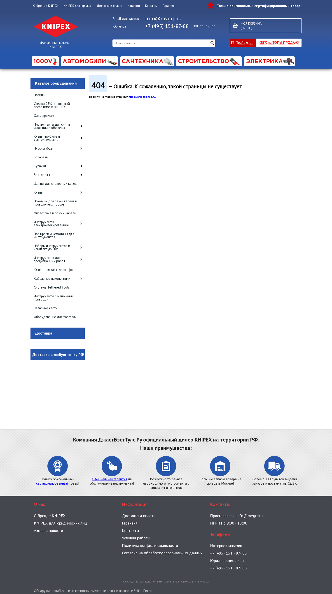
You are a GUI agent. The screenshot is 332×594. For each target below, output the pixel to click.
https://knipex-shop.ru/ (142, 96)
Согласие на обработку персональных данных (162, 552)
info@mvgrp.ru (163, 18)
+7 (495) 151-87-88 (167, 26)
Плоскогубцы (43, 148)
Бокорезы (41, 157)
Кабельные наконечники (52, 278)
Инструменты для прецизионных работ (49, 259)
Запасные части (46, 308)
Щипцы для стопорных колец (55, 183)
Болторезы (42, 175)
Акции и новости (48, 530)
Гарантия (169, 6)
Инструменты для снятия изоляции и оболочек (52, 126)
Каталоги (134, 6)
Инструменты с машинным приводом (53, 297)
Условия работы (136, 538)
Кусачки (40, 166)
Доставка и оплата (109, 6)
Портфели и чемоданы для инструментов (54, 235)
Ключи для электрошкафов (54, 270)
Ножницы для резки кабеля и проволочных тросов (55, 202)
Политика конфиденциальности (150, 545)
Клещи (39, 192)
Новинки (40, 95)
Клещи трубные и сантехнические (47, 138)
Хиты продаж (44, 115)
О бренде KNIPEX (45, 6)
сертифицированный (52, 483)
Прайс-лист (244, 42)
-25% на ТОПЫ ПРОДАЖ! (279, 42)
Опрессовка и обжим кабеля (55, 213)
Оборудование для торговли (55, 317)
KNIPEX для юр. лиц (77, 6)
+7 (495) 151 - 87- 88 (228, 553)
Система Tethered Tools (52, 287)
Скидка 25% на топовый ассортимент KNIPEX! (52, 105)
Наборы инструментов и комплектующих (52, 247)
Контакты (151, 6)
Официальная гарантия (109, 479)
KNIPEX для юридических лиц (60, 523)
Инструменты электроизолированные (51, 223)
